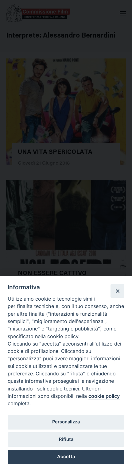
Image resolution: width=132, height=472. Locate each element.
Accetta (66, 456)
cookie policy (104, 396)
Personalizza (66, 422)
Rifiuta (66, 439)
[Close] (117, 291)
